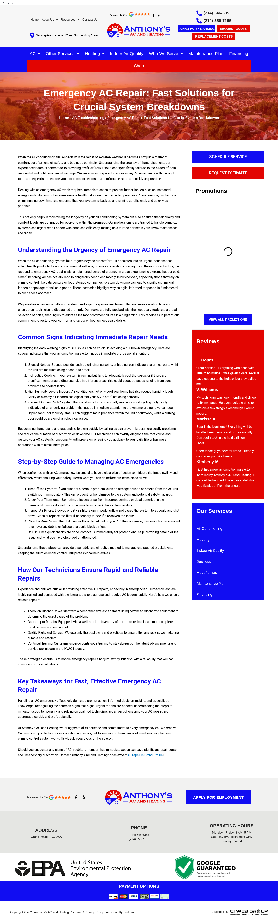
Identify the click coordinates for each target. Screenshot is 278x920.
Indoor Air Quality (126, 53)
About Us (48, 19)
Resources (68, 19)
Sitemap (76, 912)
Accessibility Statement (121, 912)
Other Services (60, 53)
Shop (139, 65)
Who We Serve (163, 53)
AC (33, 53)
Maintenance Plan (206, 53)
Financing (238, 53)
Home (35, 19)
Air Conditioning (209, 528)
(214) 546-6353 (217, 13)
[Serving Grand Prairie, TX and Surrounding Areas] (32, 36)
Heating (92, 53)
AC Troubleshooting (88, 118)
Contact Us (89, 19)
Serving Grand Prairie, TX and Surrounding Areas (67, 35)
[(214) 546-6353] (199, 13)
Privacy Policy (94, 912)
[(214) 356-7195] (199, 20)
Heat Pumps (207, 572)
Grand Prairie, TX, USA (46, 836)
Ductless (204, 561)
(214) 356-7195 (217, 20)
